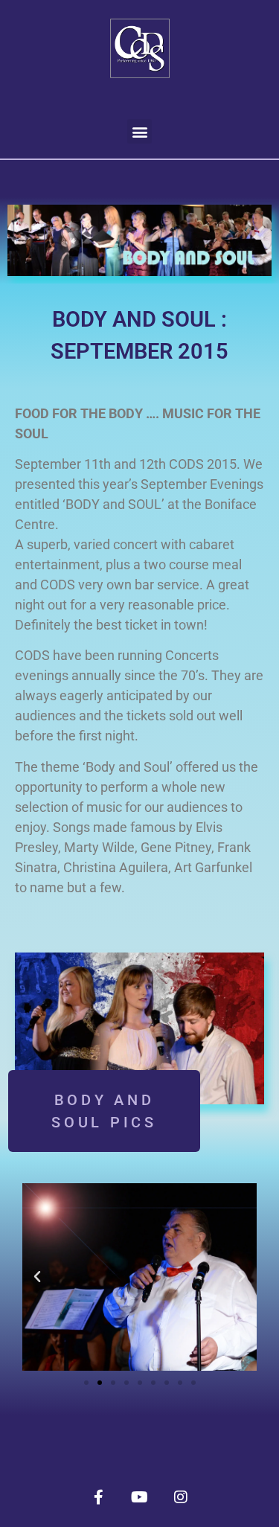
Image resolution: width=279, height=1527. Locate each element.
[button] (139, 131)
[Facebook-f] (99, 1497)
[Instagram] (181, 1497)
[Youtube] (140, 1497)
